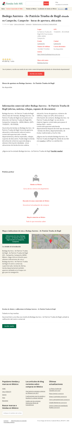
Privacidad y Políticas (9, 422)
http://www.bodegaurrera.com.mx (48, 54)
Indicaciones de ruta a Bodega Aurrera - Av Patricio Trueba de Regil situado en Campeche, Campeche (15, 239)
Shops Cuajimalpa (58, 396)
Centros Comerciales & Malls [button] (14, 9)
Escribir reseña (9, 326)
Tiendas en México (31, 9)
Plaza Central (56, 393)
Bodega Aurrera (42, 63)
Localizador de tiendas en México (47, 9)
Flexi (3, 398)
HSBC (4, 389)
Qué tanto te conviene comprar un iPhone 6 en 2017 (35, 392)
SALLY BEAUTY (6, 392)
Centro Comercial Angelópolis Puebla (58, 406)
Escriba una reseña (36, 74)
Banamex (5, 401)
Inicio (3, 9)
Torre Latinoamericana (59, 399)
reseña (42, 141)
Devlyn (4, 395)
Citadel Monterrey (58, 403)
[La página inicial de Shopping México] (12, 3)
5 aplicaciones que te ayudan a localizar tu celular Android (35, 397)
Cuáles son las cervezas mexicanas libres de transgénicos (33, 403)
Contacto (6, 421)
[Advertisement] (18, 43)
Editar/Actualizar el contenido (19, 421)
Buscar (46, 3)
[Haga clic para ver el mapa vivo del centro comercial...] (51, 241)
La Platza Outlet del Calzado (55, 389)
